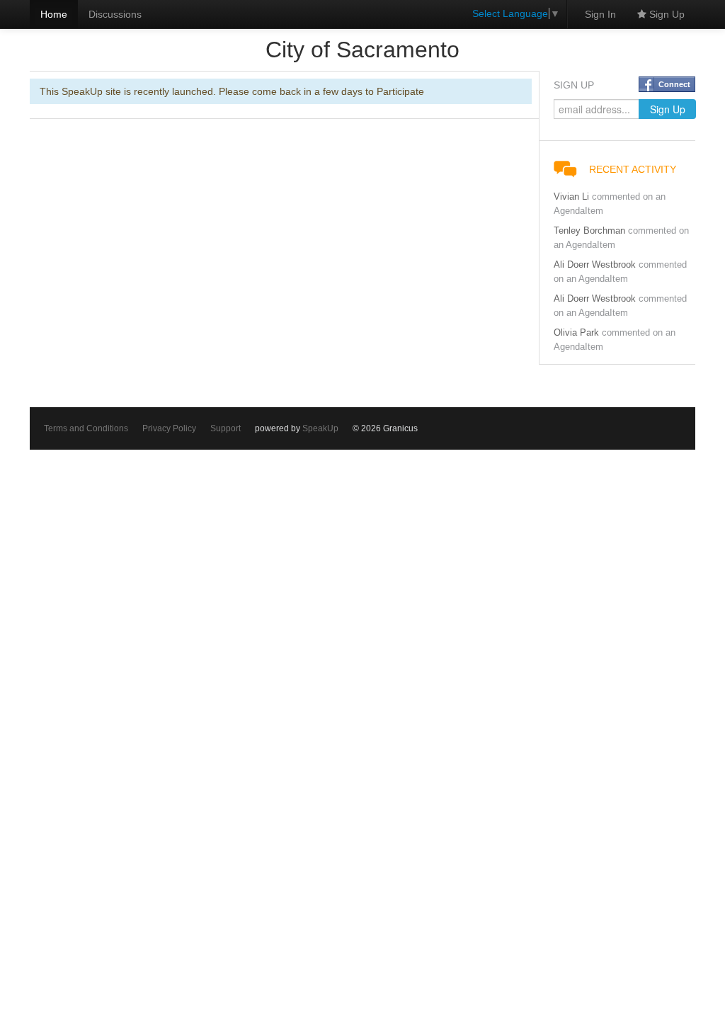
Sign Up (665, 14)
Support (225, 428)
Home (53, 14)
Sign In (600, 14)
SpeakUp (320, 428)
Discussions (115, 14)
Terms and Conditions (86, 428)
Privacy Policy (169, 428)
